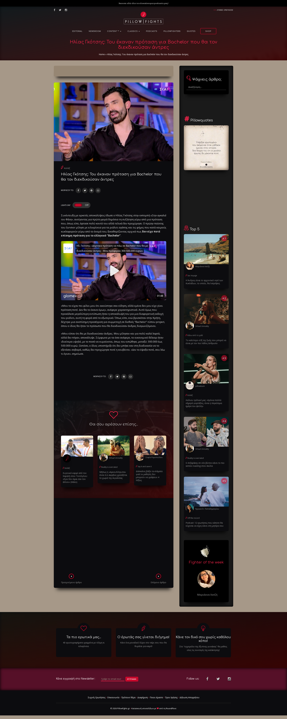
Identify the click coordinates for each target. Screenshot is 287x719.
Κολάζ (67, 168)
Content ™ (113, 31)
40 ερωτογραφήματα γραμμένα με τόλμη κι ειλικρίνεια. (83, 644)
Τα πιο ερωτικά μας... (83, 637)
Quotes (191, 31)
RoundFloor (171, 708)
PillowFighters (172, 31)
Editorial (77, 31)
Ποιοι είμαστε (156, 697)
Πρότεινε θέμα (128, 697)
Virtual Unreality (116, 458)
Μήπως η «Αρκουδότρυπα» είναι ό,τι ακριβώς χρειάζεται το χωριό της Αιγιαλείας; (113, 475)
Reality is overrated (109, 467)
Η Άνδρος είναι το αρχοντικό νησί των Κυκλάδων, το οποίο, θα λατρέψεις (204, 282)
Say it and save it (145, 466)
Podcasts (151, 31)
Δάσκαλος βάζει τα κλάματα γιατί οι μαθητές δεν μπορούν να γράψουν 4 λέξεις (149, 476)
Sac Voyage (192, 275)
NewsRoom (95, 31)
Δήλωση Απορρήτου (189, 697)
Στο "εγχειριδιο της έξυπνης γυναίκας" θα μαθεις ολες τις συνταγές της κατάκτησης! (203, 648)
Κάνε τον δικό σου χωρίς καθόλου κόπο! (203, 639)
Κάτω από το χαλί (195, 335)
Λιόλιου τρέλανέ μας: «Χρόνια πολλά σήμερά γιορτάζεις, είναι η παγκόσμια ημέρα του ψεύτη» (204, 403)
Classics (133, 31)
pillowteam (200, 386)
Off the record (193, 518)
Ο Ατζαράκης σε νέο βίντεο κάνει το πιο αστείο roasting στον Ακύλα (205, 464)
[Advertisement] (113, 536)
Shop (208, 31)
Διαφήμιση (142, 697)
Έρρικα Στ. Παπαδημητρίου (207, 509)
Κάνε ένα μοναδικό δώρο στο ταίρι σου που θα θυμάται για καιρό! (143, 644)
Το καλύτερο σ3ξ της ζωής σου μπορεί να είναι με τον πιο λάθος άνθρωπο (206, 342)
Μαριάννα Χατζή (202, 266)
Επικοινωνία (113, 697)
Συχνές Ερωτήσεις (96, 697)
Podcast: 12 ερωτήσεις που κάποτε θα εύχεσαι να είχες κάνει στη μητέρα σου (204, 524)
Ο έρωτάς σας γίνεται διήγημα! (143, 637)
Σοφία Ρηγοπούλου (154, 457)
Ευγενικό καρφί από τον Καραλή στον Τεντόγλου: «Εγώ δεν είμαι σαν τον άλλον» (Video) (75, 477)
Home (102, 54)
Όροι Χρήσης (171, 697)
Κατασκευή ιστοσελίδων (142, 708)
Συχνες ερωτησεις (225, 10)
